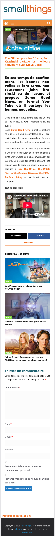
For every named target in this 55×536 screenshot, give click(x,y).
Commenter (27, 242)
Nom (8, 424)
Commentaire (12, 387)
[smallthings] (6, 23)
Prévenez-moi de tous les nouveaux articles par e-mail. (27, 480)
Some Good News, (21, 130)
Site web (9, 449)
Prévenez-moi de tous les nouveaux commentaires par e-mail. (23, 468)
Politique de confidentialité (16, 515)
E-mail (9, 436)
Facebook (39, 235)
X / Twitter (16, 235)
